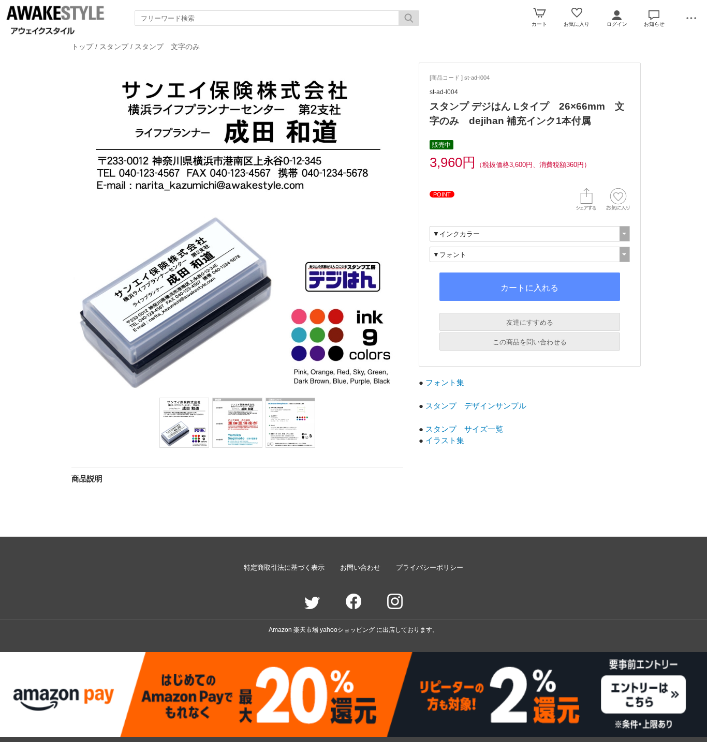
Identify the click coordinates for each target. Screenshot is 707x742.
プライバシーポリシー (429, 567)
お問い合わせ (360, 567)
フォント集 (444, 382)
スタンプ (113, 46)
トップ (82, 46)
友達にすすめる (529, 322)
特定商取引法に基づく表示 (284, 567)
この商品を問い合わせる (530, 342)
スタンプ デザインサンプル (475, 405)
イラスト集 (444, 440)
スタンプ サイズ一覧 (464, 429)
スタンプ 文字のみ (167, 46)
